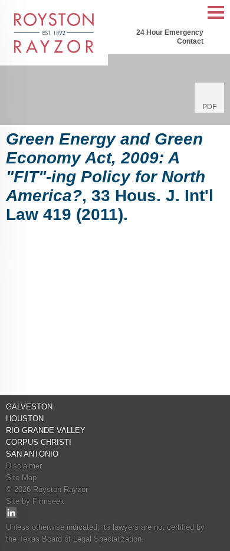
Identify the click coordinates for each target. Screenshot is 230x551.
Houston (25, 418)
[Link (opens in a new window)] (11, 515)
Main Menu (216, 18)
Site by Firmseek (35, 501)
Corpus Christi (38, 442)
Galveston (29, 406)
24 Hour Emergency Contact (169, 36)
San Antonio (32, 454)
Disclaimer (24, 465)
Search (192, 13)
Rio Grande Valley (46, 430)
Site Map (21, 477)
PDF (209, 107)
